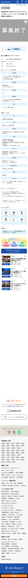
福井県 (3, 452)
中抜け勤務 (12, 521)
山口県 (7, 457)
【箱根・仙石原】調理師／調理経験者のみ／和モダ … (18, 259)
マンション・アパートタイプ (8, 541)
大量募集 (7, 524)
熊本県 (3, 462)
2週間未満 (20, 483)
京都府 (3, 455)
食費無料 (24, 533)
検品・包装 (12, 477)
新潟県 (12, 450)
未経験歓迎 (4, 498)
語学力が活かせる (5, 531)
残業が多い (4, 526)
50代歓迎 (15, 496)
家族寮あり (4, 548)
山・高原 (19, 524)
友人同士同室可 (14, 546)
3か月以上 (16, 485)
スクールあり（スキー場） (7, 507)
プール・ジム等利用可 (13, 519)
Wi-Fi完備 (3, 539)
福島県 (7, 445)
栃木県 (17, 445)
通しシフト (14, 531)
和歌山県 (13, 455)
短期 (7, 483)
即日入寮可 (14, 544)
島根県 (17, 457)
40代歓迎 (9, 496)
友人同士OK (9, 517)
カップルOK (19, 514)
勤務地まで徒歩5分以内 (13, 548)
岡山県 (12, 457)
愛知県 (17, 452)
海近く (18, 526)
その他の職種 (19, 477)
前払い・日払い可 (15, 512)
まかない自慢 (4, 521)
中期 (11, 483)
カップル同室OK (5, 546)
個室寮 (20, 539)
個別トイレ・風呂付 (12, 539)
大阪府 (18, 455)
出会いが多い (11, 514)
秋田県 (17, 443)
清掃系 (3, 475)
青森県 (7, 443)
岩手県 (12, 443)
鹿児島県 (8, 462)
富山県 (17, 450)
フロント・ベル (15, 468)
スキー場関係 (4, 477)
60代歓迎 (21, 496)
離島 (19, 533)
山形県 (22, 443)
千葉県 (7, 448)
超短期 (3, 483)
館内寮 (7, 553)
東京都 (18, 448)
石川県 (22, 450)
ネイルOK (18, 521)
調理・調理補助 (19, 472)
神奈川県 (13, 448)
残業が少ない (11, 526)
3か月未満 (10, 485)
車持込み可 (18, 551)
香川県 (7, 459)
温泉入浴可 (4, 528)
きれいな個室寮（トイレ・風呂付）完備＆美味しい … (18, 271)
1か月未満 (3, 485)
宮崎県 (22, 459)
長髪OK (14, 533)
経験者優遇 (11, 498)
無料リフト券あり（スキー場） (8, 500)
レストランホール (5, 468)
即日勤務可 (4, 519)
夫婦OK (3, 517)
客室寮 (3, 553)
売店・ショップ (5, 470)
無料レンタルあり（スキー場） (8, 503)
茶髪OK (22, 528)
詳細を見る (6, 264)
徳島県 (3, 459)
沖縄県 (13, 462)
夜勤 (2, 524)
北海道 (3, 443)
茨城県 (12, 445)
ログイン (21, 2)
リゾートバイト (14, 55)
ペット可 (13, 553)
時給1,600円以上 (5, 493)
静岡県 (22, 452)
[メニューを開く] (26, 2)
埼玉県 (3, 448)
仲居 (12, 470)
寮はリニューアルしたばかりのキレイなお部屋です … (18, 284)
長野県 (3, 450)
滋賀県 (3, 457)
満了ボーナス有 (15, 528)
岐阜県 (12, 452)
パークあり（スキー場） (7, 505)
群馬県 (22, 445)
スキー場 (17, 498)
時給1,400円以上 (15, 491)
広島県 (22, 457)
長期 (15, 483)
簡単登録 (17, 2)
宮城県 (3, 445)
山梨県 (7, 450)
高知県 (12, 459)
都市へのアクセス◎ (6, 533)
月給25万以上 (19, 510)
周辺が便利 (16, 517)
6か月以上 (23, 485)
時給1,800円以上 (15, 493)
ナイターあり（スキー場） (7, 510)
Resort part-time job (6, 559)
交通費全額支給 (5, 512)
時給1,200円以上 (5, 491)
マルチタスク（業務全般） (7, 472)
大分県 (17, 459)
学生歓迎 (13, 524)
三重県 (7, 452)
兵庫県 (7, 455)
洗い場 (7, 475)
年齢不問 (3, 496)
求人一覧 (7, 5)
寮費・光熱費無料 (5, 544)
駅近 (22, 548)
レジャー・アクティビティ (17, 475)
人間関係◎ (4, 514)
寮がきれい (11, 551)
